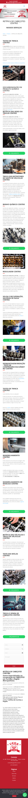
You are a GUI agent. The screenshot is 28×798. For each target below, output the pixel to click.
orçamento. (10, 109)
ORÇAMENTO (15, 153)
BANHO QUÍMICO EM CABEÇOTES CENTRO (13, 707)
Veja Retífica (21, 378)
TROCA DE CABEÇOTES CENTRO (9, 729)
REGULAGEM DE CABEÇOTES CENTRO (10, 718)
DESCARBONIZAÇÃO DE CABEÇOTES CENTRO (11, 710)
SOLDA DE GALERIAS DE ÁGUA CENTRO (13, 721)
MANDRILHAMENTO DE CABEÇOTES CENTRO (11, 713)
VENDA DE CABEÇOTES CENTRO (9, 732)
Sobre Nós (14, 773)
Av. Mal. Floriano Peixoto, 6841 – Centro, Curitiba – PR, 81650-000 (14, 760)
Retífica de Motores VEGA (14, 194)
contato (20, 315)
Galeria (14, 778)
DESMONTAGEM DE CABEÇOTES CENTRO (10, 712)
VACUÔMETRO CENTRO (19, 730)
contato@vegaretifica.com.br (14, 762)
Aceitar (14, 796)
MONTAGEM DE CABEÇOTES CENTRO (18, 717)
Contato (14, 780)
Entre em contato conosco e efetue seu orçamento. (14, 63)
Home (14, 771)
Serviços (14, 775)
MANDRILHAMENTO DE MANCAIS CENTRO (10, 715)
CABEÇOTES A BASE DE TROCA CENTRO (10, 709)
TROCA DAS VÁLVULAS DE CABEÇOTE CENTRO (14, 727)
